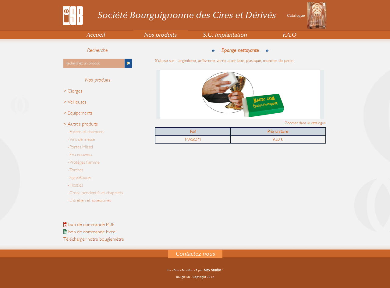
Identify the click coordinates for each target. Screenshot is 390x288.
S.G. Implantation (225, 35)
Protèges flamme (84, 162)
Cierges (75, 91)
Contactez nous (195, 254)
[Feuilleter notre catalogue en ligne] (316, 27)
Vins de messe (82, 139)
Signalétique (79, 177)
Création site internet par (194, 270)
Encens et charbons (86, 131)
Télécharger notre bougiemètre (93, 239)
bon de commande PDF (90, 224)
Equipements (80, 113)
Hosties (76, 185)
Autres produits (83, 124)
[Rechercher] (128, 63)
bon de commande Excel (91, 232)
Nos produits (160, 35)
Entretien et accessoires (90, 200)
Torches (76, 170)
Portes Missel (81, 147)
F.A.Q (289, 35)
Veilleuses (77, 102)
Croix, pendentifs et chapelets (96, 192)
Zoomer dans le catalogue (305, 123)
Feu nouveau (80, 154)
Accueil (96, 35)
